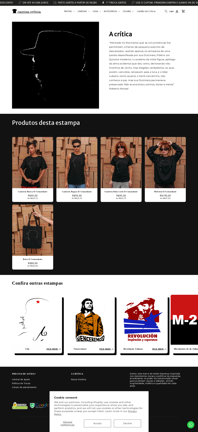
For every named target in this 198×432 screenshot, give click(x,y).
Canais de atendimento (24, 387)
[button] (69, 11)
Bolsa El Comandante (32, 259)
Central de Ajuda (21, 379)
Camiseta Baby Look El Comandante (121, 192)
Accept (97, 423)
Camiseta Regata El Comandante (77, 192)
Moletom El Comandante (165, 192)
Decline (127, 423)
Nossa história (78, 379)
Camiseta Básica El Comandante (32, 192)
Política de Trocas (21, 383)
